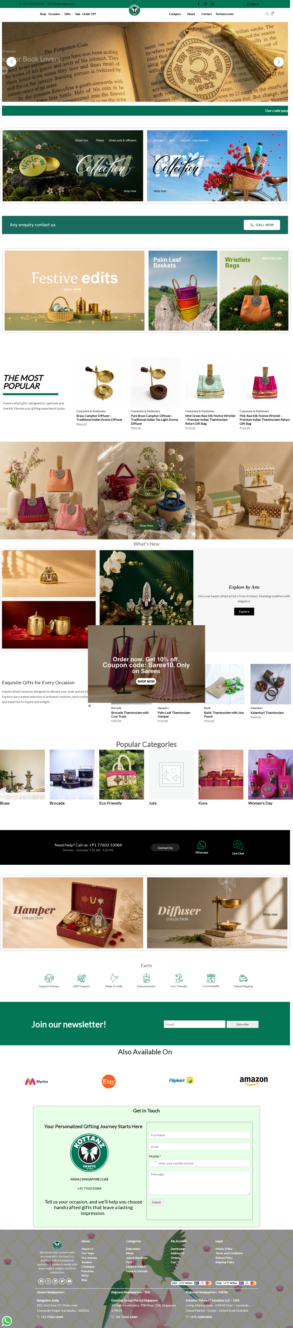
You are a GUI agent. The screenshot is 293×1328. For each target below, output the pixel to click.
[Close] (89, 705)
